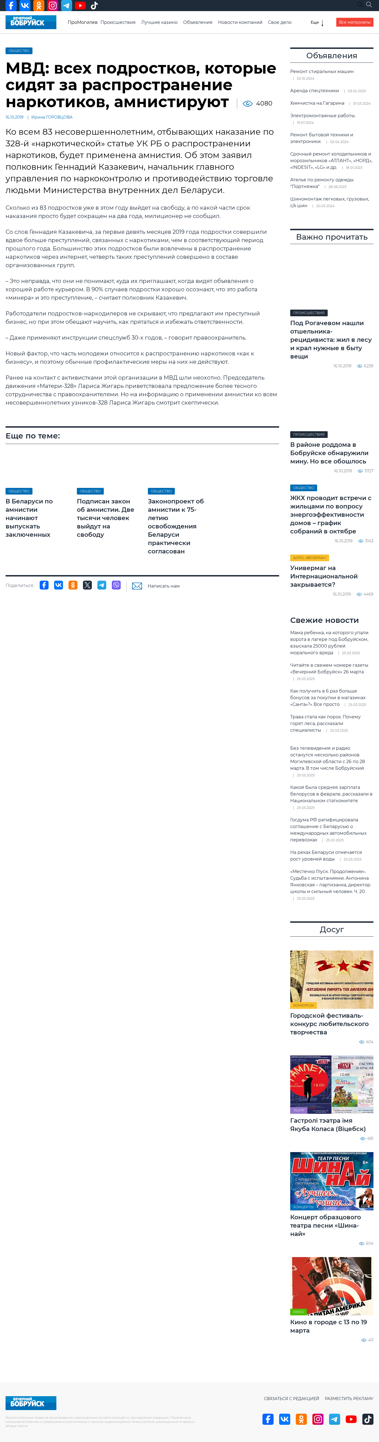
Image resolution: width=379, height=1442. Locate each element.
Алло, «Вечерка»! (309, 558)
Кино (298, 1312)
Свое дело (280, 22)
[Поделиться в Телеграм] (101, 585)
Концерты (303, 1207)
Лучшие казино (159, 22)
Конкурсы (303, 1005)
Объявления (198, 22)
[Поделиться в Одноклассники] (73, 585)
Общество (19, 51)
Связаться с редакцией (291, 1398)
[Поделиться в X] (87, 585)
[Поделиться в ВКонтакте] (58, 585)
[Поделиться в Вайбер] (116, 585)
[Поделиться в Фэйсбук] (44, 585)
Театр (298, 1110)
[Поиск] (369, 4)
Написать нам (164, 586)
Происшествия (118, 22)
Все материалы (355, 22)
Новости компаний (240, 22)
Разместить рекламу (349, 1398)
